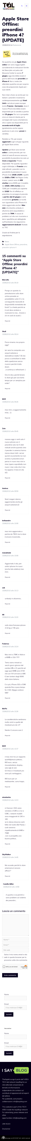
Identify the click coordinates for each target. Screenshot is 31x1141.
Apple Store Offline (12, 244)
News (7, 242)
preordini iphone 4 (9, 247)
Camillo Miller (8, 884)
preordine (23, 244)
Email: (6, 1004)
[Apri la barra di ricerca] (22, 5)
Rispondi (7, 321)
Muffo (4, 709)
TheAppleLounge (8, 1079)
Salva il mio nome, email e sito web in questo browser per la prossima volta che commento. (15, 957)
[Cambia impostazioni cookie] (3, 1137)
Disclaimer (6, 1129)
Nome (6, 994)
